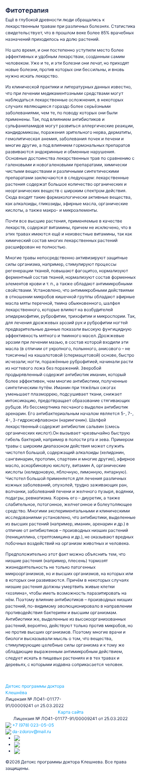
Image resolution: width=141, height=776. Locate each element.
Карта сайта (71, 712)
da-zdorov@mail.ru (31, 731)
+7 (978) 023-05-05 (32, 725)
